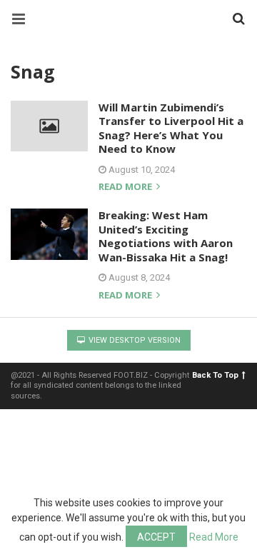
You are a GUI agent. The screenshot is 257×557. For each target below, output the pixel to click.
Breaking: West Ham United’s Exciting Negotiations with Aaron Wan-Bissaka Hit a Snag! (166, 236)
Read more (126, 187)
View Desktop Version (133, 340)
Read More (213, 537)
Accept (156, 537)
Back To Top (215, 375)
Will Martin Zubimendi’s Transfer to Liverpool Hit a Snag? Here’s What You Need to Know (171, 128)
